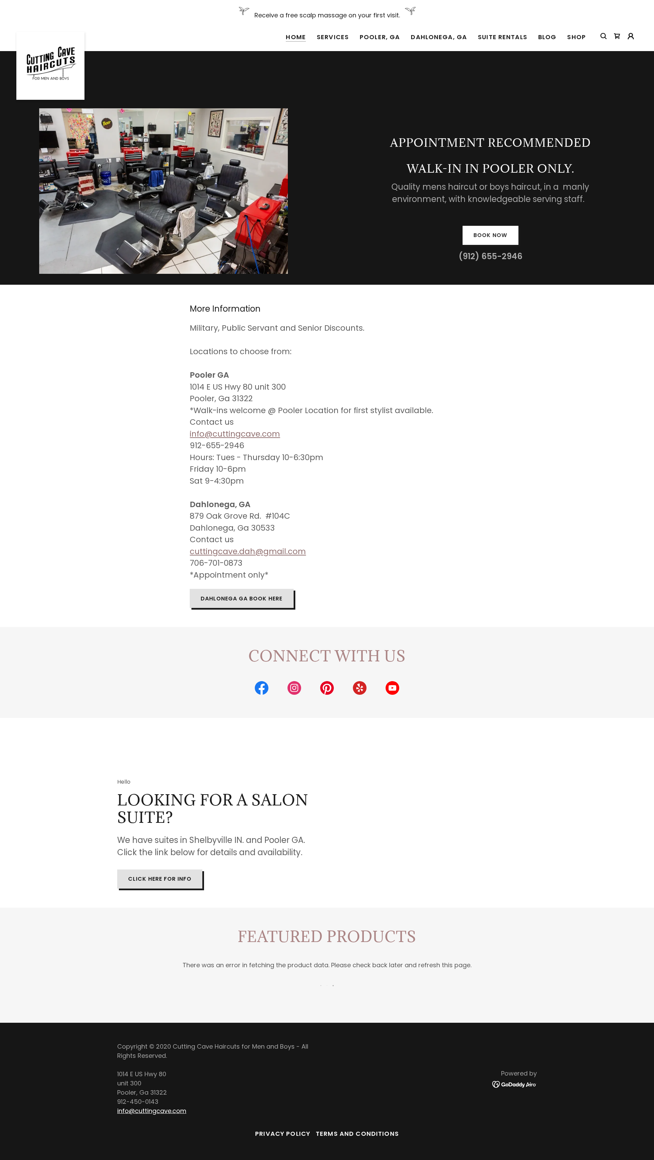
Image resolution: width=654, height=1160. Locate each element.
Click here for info (159, 879)
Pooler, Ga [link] (380, 37)
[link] (50, 35)
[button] (631, 36)
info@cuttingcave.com (235, 433)
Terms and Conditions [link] (357, 1133)
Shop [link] (576, 37)
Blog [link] (547, 37)
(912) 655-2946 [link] (490, 256)
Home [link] (296, 37)
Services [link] (333, 37)
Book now (490, 235)
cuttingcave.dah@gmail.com (248, 551)
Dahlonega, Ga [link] (439, 37)
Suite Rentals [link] (502, 37)
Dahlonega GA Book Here (241, 598)
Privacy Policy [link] (282, 1133)
